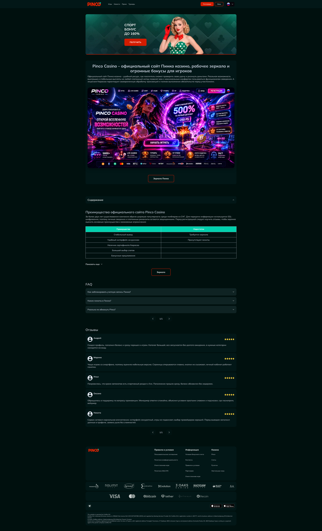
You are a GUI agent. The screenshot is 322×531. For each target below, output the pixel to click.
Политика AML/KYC (161, 471)
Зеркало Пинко (161, 178)
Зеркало (161, 272)
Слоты (213, 460)
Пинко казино (114, 76)
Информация (192, 449)
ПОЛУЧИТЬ (135, 42)
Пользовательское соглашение (165, 454)
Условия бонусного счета (194, 454)
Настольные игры (217, 471)
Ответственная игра (161, 465)
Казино (215, 449)
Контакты (189, 460)
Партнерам (189, 471)
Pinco (213, 454)
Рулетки (214, 465)
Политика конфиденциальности (166, 460)
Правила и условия (164, 449)
